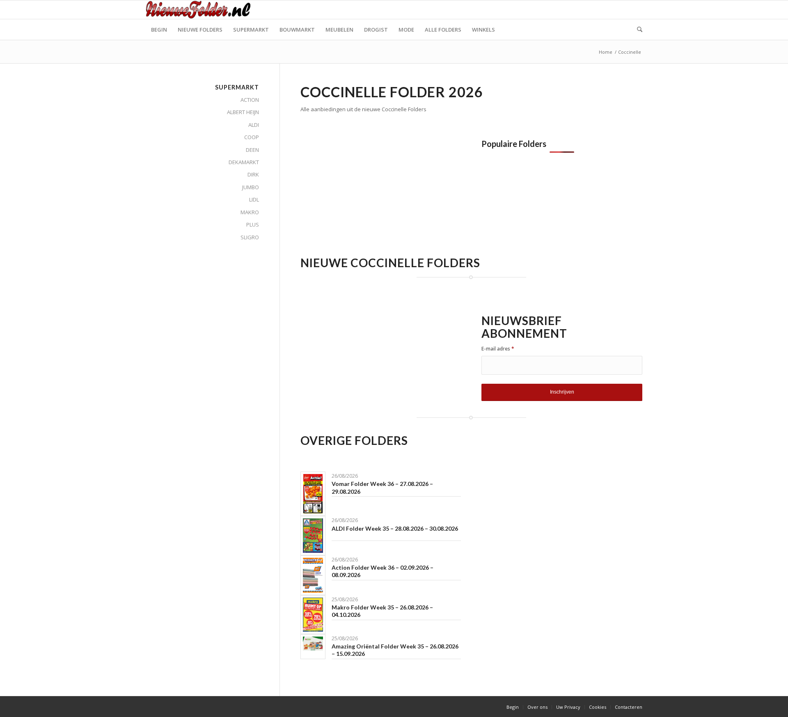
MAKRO (250, 212)
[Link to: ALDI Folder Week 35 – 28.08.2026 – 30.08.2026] (313, 535)
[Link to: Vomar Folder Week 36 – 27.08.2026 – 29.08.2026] (313, 493)
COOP (251, 137)
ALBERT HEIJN (243, 112)
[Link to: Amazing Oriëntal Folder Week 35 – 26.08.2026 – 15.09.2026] (313, 644)
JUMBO (250, 187)
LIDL (254, 199)
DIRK (253, 174)
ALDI (253, 124)
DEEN (252, 149)
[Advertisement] (369, 196)
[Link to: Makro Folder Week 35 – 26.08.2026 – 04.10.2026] (313, 615)
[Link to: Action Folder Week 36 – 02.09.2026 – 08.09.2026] (313, 575)
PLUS (252, 224)
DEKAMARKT (244, 162)
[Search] (637, 29)
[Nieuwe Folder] (201, 9)
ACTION (250, 99)
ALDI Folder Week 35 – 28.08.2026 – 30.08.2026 (395, 528)
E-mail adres (497, 348)
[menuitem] (159, 29)
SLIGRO (250, 237)
